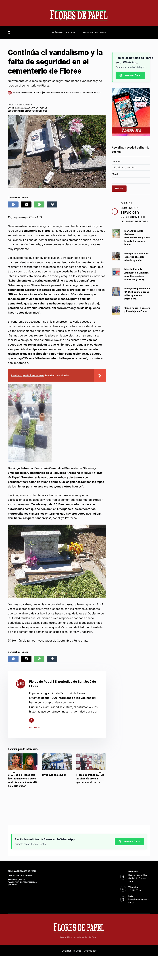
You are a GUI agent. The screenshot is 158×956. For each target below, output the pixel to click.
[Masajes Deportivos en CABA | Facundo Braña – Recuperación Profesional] (116, 291)
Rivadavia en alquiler (54, 774)
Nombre (116, 161)
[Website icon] (31, 720)
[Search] (9, 32)
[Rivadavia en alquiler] (57, 761)
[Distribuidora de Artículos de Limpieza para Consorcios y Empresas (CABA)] (116, 272)
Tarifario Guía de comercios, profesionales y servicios (22, 882)
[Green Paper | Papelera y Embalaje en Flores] (116, 310)
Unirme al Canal (132, 75)
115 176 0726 (134, 890)
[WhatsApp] (39, 204)
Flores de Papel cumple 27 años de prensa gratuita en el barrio (90, 778)
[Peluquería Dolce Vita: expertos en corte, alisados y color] (116, 256)
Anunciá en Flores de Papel (22, 871)
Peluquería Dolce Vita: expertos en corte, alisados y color (136, 257)
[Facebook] (13, 204)
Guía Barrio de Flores (63, 32)
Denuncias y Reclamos (94, 32)
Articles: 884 (35, 728)
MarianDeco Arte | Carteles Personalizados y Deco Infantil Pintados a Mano (137, 238)
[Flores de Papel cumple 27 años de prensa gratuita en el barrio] (91, 761)
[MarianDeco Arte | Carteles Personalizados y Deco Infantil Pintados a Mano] (116, 233)
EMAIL (115, 174)
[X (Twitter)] (26, 204)
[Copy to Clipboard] (52, 204)
